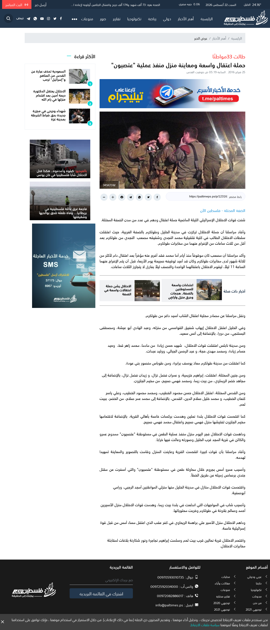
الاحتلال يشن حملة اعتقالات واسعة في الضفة (117, 289)
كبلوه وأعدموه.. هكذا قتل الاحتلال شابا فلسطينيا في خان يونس (62, 172)
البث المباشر (14, 4)
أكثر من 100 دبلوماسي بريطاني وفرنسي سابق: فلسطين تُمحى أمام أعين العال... (112, 4)
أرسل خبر (40, 4)
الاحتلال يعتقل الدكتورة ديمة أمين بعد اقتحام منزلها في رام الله (49, 94)
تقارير (116, 18)
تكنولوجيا (134, 18)
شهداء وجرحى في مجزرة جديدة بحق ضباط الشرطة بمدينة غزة (48, 114)
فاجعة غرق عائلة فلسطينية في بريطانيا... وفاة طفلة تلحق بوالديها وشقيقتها (63, 212)
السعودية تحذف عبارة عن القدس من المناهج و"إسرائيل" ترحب (48, 74)
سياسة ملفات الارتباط (205, 624)
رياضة (152, 18)
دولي (167, 18)
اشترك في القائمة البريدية (101, 593)
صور (103, 18)
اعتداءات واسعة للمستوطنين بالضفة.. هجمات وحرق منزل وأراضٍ (180, 290)
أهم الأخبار (186, 18)
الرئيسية (207, 18)
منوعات (87, 18)
